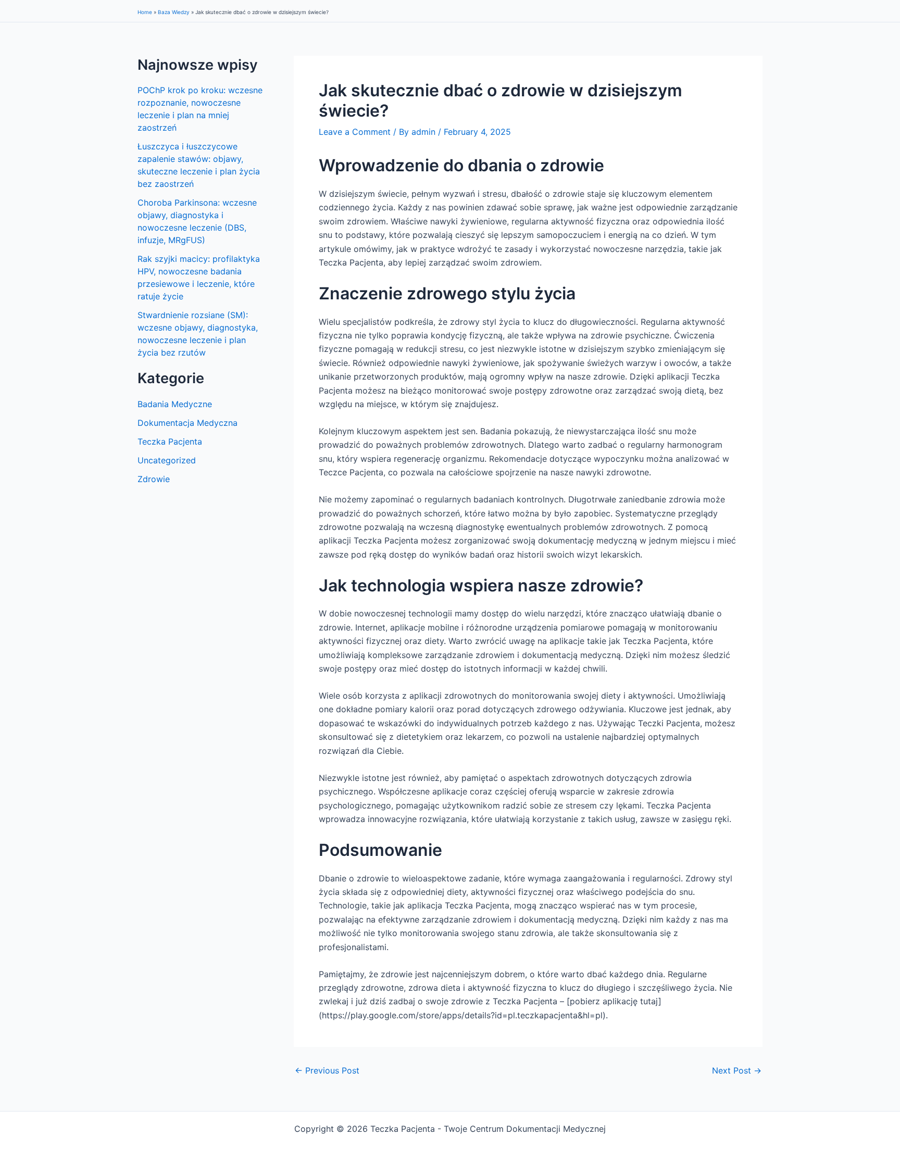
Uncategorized (167, 460)
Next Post (736, 1070)
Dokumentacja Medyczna (188, 423)
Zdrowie (154, 479)
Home (145, 12)
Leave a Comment (355, 132)
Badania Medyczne (175, 404)
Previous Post (327, 1070)
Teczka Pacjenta (170, 441)
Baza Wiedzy (174, 12)
